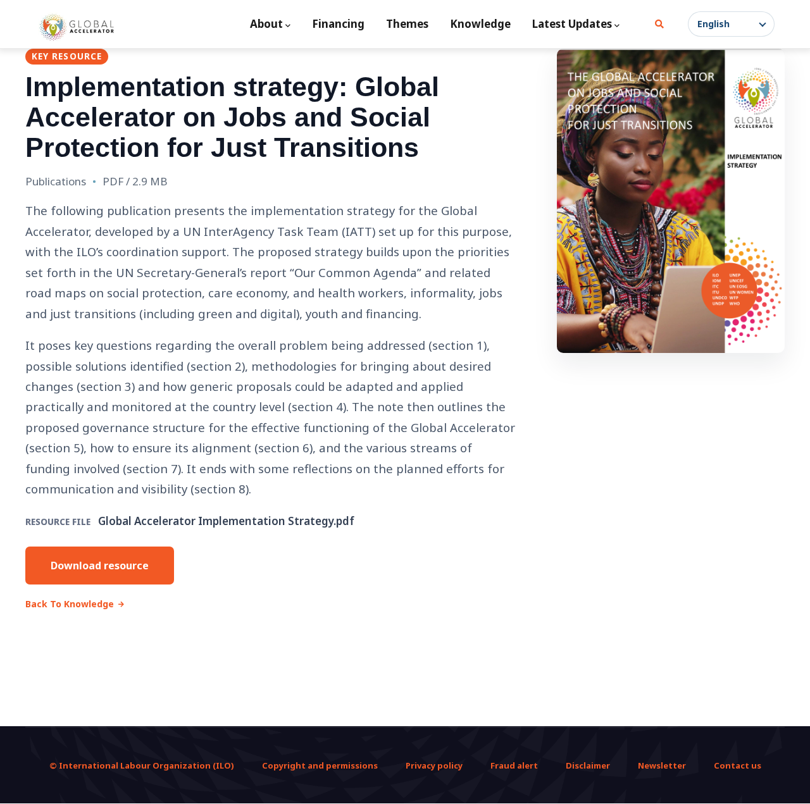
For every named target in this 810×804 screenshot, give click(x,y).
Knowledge (480, 23)
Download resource (100, 565)
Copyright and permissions (320, 765)
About (266, 23)
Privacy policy (434, 765)
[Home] (77, 27)
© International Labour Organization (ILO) (141, 765)
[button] (731, 24)
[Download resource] (671, 201)
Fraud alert (514, 765)
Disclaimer (588, 765)
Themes (407, 23)
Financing (338, 23)
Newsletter (662, 765)
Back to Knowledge (69, 604)
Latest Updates (572, 23)
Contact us (737, 765)
